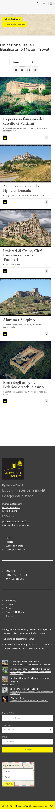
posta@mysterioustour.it (14, 521)
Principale (7, 24)
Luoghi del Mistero (14, 545)
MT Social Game (16, 578)
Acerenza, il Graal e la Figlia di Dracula (21, 188)
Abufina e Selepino (19, 319)
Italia (15, 24)
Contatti (10, 604)
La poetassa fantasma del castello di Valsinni (23, 121)
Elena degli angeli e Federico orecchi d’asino (23, 384)
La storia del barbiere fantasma (19, 638)
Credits (9, 616)
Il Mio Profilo (11, 571)
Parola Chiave (8, 713)
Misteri (9, 538)
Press (8, 608)
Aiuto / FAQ (11, 600)
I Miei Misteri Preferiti (17, 575)
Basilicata (21, 24)
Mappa (10, 541)
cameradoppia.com (41, 806)
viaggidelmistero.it (11, 507)
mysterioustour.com (12, 503)
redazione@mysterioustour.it (16, 525)
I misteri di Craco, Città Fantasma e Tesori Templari (23, 255)
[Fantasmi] (5, 138)
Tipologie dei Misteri (15, 549)
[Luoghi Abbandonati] (5, 271)
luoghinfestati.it (10, 511)
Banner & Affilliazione (16, 612)
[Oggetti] (5, 202)
